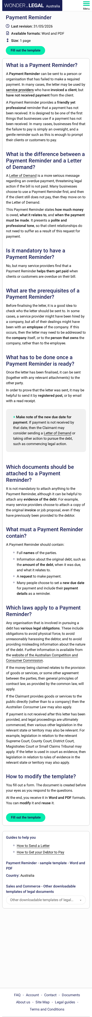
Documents (71, 995)
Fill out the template (25, 50)
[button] (81, 900)
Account (32, 995)
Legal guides (65, 1002)
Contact (50, 995)
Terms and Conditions (47, 1009)
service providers (20, 90)
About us (23, 1002)
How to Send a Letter (33, 846)
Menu (86, 8)
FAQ (17, 995)
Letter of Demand (23, 175)
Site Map (43, 1002)
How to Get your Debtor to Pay (40, 852)
